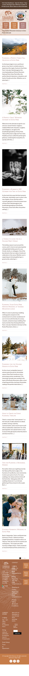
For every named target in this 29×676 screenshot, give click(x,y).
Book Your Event (23, 25)
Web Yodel (17, 657)
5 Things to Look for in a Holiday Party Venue (12, 240)
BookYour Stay (26, 565)
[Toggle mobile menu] (26, 11)
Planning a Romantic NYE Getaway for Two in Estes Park (14, 190)
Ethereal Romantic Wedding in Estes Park (14, 530)
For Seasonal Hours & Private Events (6, 637)
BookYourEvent (26, 582)
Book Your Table (14, 25)
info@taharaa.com (16, 573)
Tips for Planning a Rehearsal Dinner (13, 464)
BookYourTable (26, 573)
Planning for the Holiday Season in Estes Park (12, 365)
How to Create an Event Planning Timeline (11, 414)
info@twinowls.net (16, 584)
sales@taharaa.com (17, 596)
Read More (4, 83)
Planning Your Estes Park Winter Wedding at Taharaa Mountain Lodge (13, 306)
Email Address (15, 628)
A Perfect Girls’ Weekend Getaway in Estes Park (12, 118)
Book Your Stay (6, 25)
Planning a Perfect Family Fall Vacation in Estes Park (13, 59)
